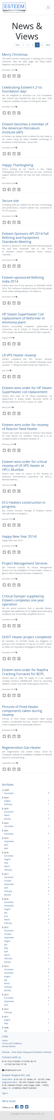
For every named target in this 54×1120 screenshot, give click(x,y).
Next (48, 45)
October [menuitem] (26, 880)
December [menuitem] (26, 811)
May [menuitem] (26, 862)
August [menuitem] (26, 800)
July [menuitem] (26, 912)
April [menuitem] (26, 848)
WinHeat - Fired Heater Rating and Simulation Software (26, 1052)
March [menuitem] (26, 815)
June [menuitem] (26, 844)
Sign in (5, 1093)
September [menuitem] (26, 841)
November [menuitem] (26, 793)
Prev (18, 45)
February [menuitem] (26, 804)
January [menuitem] (26, 818)
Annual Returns (9, 1046)
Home (5, 1040)
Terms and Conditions (12, 1043)
